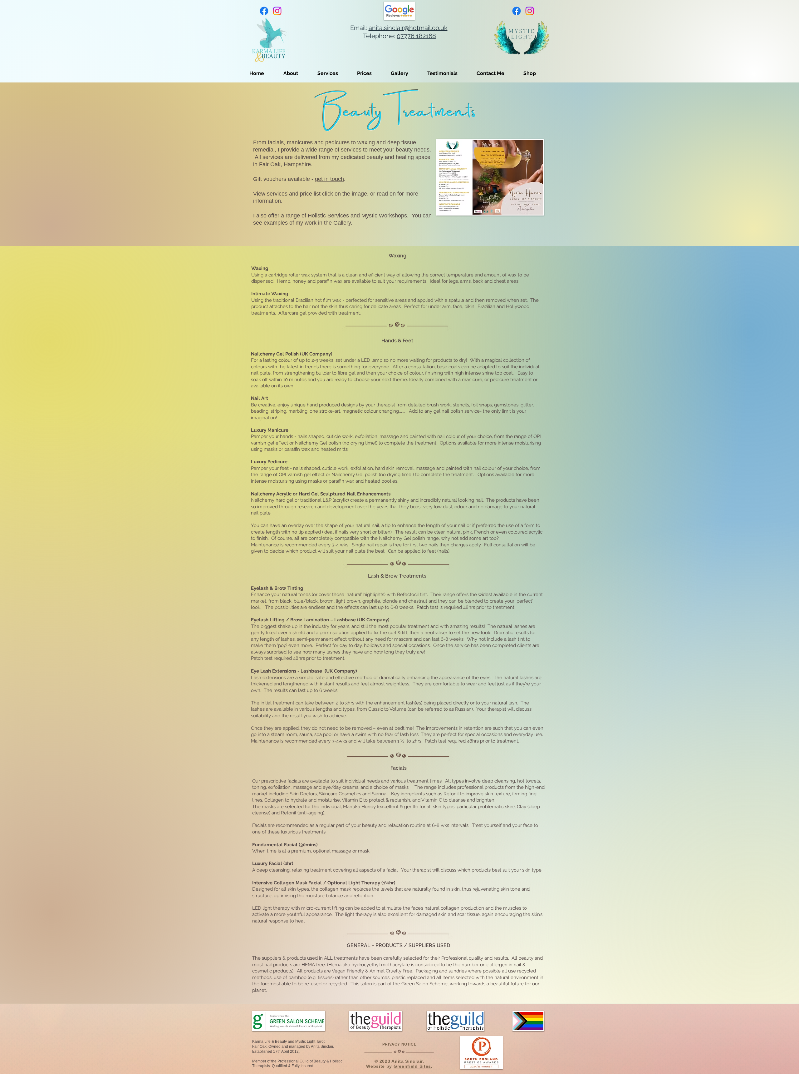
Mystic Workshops (384, 215)
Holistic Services (328, 215)
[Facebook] (264, 11)
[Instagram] (277, 11)
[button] (334, 73)
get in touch (329, 179)
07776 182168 (416, 36)
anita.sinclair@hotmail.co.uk (408, 28)
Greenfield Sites (412, 1066)
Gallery (342, 223)
